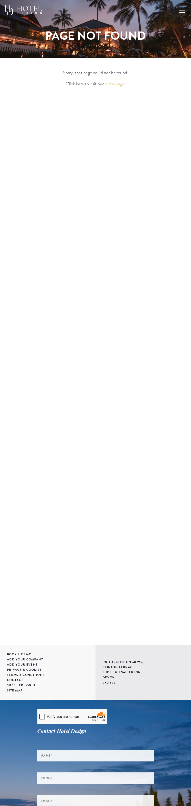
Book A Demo (19, 654)
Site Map (15, 690)
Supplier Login (21, 685)
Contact (15, 680)
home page (114, 83)
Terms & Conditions (25, 675)
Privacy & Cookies (24, 669)
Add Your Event (22, 664)
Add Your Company (25, 659)
